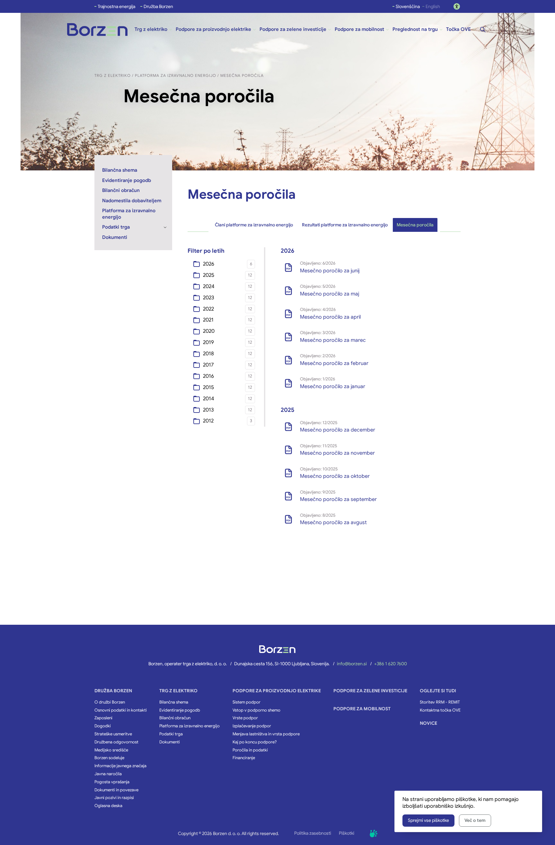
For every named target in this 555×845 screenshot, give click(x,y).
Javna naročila (108, 774)
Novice (428, 723)
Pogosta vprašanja (111, 782)
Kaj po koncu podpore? (255, 742)
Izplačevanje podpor (252, 726)
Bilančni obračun (174, 718)
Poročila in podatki (250, 750)
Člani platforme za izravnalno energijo (254, 225)
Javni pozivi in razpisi (114, 797)
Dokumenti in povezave (116, 790)
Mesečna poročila (415, 225)
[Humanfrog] (373, 833)
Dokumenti (169, 742)
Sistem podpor (246, 702)
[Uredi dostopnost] (457, 6)
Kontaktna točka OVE (440, 710)
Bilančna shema (173, 702)
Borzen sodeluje (109, 757)
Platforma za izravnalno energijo (189, 726)
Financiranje (244, 757)
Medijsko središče (111, 750)
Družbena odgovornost (116, 742)
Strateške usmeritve (113, 734)
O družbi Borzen (109, 702)
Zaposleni (103, 718)
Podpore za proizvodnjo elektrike (277, 691)
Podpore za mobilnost (362, 709)
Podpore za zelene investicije (370, 691)
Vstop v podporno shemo (256, 710)
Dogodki (102, 726)
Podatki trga (171, 734)
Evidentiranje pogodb (179, 710)
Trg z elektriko (178, 691)
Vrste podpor (245, 718)
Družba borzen (113, 691)
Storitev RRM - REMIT (440, 702)
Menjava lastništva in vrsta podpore (266, 734)
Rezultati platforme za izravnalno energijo (345, 225)
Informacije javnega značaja (120, 765)
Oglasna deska (108, 805)
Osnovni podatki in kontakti (120, 710)
